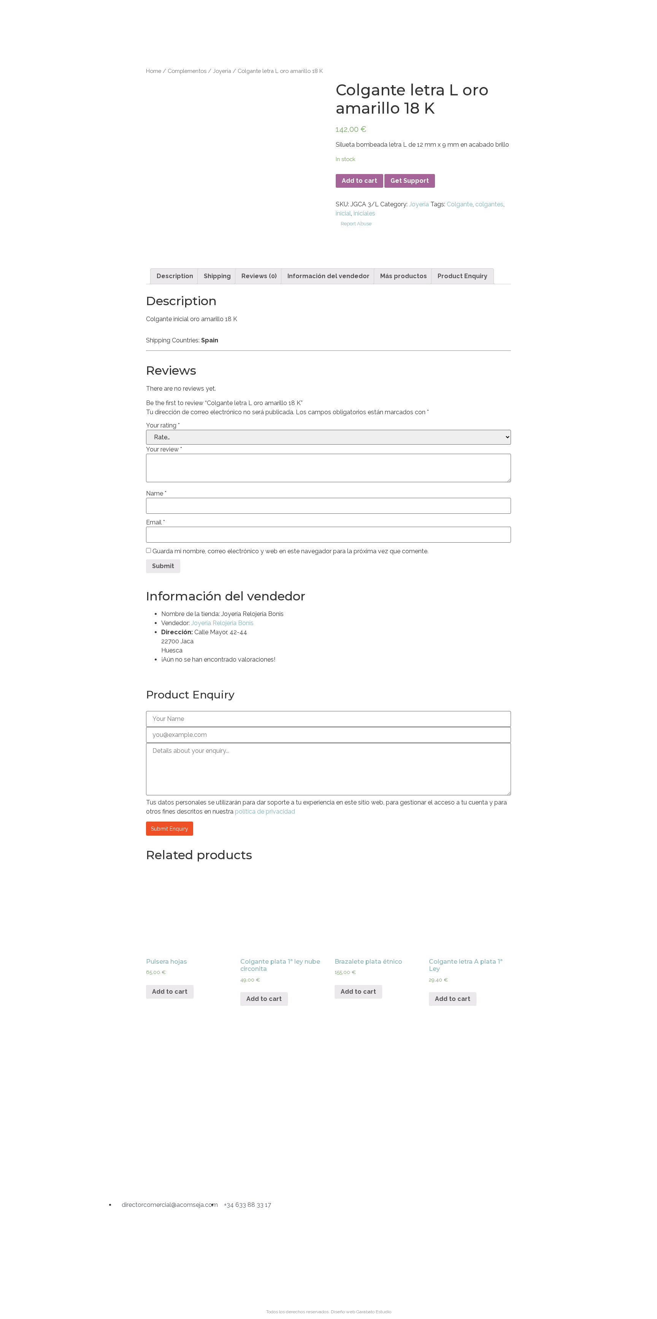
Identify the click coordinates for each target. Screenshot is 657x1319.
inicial (343, 213)
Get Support (409, 180)
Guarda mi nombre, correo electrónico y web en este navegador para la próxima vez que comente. (290, 551)
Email (155, 522)
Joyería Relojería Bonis (222, 623)
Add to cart (359, 180)
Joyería (222, 71)
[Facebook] (328, 1174)
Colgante (460, 204)
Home (153, 71)
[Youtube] (367, 1174)
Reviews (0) (259, 276)
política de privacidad (265, 811)
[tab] (175, 276)
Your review (164, 450)
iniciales (364, 213)
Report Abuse (355, 223)
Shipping (217, 276)
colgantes (489, 204)
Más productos (403, 276)
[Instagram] (289, 1174)
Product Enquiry (462, 276)
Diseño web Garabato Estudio (361, 1311)
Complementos (187, 71)
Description (175, 276)
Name (156, 494)
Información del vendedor (328, 276)
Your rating (163, 426)
